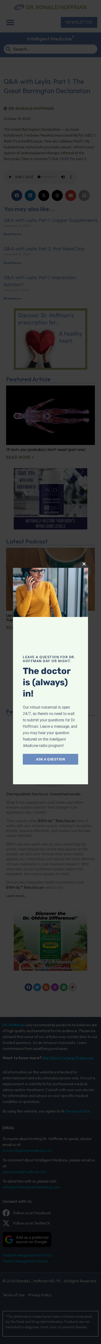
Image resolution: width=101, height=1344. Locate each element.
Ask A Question (50, 759)
